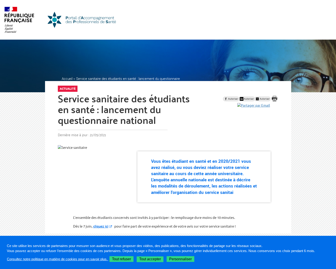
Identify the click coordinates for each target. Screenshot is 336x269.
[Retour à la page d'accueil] (81, 20)
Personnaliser (180, 259)
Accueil (67, 78)
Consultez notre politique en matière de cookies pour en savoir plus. (57, 259)
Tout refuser (121, 259)
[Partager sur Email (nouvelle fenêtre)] (253, 105)
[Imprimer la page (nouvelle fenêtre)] (274, 102)
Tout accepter (150, 259)
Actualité (68, 88)
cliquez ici (100, 226)
